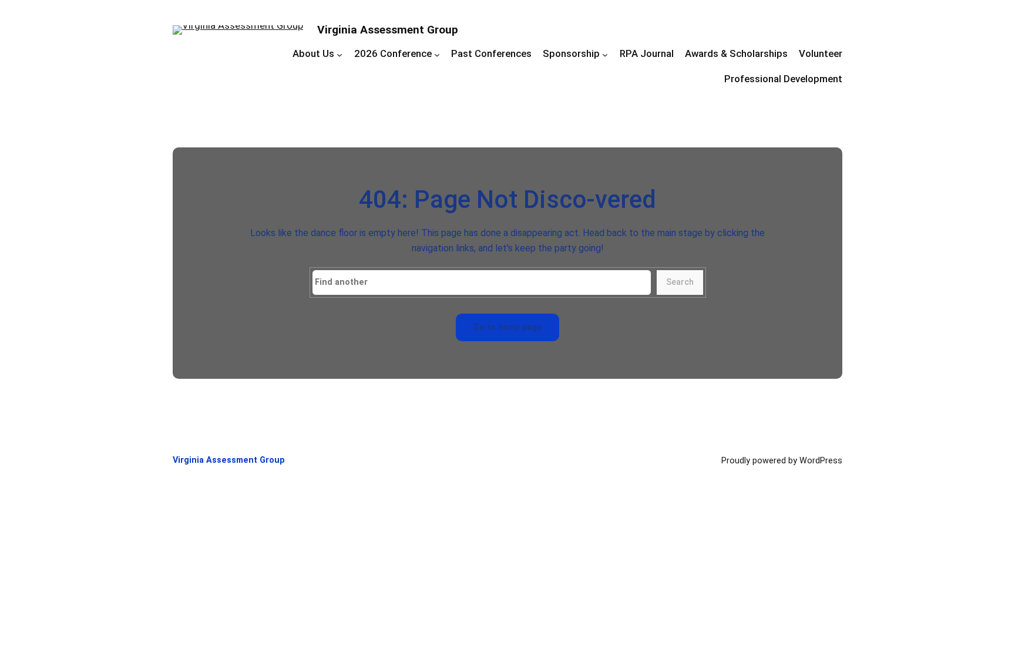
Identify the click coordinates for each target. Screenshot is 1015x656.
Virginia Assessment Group (387, 29)
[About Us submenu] (339, 55)
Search (680, 282)
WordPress (820, 461)
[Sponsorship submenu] (605, 55)
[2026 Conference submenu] (437, 55)
